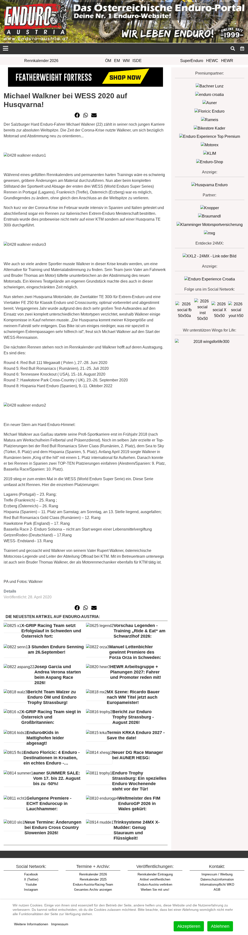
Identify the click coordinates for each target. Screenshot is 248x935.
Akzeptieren (188, 926)
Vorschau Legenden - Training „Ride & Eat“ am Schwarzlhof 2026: (139, 631)
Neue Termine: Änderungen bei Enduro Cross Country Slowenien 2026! (52, 827)
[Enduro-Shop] (209, 162)
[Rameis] (209, 119)
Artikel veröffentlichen (155, 879)
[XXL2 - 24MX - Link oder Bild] (209, 256)
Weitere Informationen (31, 924)
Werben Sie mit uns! (155, 889)
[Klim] (85, 77)
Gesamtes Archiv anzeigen (93, 889)
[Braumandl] (209, 216)
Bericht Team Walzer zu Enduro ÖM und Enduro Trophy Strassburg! (52, 697)
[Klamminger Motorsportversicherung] (210, 224)
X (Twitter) (31, 879)
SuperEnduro (191, 61)
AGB (217, 889)
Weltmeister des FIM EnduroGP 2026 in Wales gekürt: (139, 803)
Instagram (31, 889)
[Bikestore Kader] (209, 128)
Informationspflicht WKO (217, 884)
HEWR (227, 61)
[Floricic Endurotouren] (209, 111)
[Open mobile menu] (5, 48)
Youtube (31, 884)
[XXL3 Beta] (209, 279)
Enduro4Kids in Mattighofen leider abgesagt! (45, 738)
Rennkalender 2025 (93, 879)
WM (126, 61)
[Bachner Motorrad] (210, 86)
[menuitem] (242, 48)
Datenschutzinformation (217, 879)
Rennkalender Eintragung (155, 874)
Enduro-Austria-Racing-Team (93, 884)
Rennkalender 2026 (41, 61)
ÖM (108, 61)
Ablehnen (220, 926)
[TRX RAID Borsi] (209, 233)
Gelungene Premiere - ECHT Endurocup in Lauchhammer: (48, 803)
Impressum (59, 924)
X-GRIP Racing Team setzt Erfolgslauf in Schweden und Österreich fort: (51, 631)
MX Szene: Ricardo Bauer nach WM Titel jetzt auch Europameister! (133, 697)
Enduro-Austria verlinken (155, 884)
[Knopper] (209, 208)
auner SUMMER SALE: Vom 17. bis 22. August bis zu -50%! (56, 778)
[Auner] (209, 103)
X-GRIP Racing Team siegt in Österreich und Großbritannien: (51, 717)
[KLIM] (209, 153)
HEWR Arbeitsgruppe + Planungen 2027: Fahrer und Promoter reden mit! (135, 672)
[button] (77, 115)
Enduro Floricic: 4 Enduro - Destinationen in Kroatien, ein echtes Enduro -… (51, 757)
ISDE (137, 61)
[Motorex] (209, 145)
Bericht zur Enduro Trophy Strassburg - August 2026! (133, 717)
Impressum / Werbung (217, 874)
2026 (93, 874)
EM (117, 61)
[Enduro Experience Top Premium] (209, 136)
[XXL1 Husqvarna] (209, 185)
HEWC (212, 61)
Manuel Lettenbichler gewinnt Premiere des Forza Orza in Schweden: (135, 652)
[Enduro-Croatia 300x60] (209, 94)
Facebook (31, 874)
